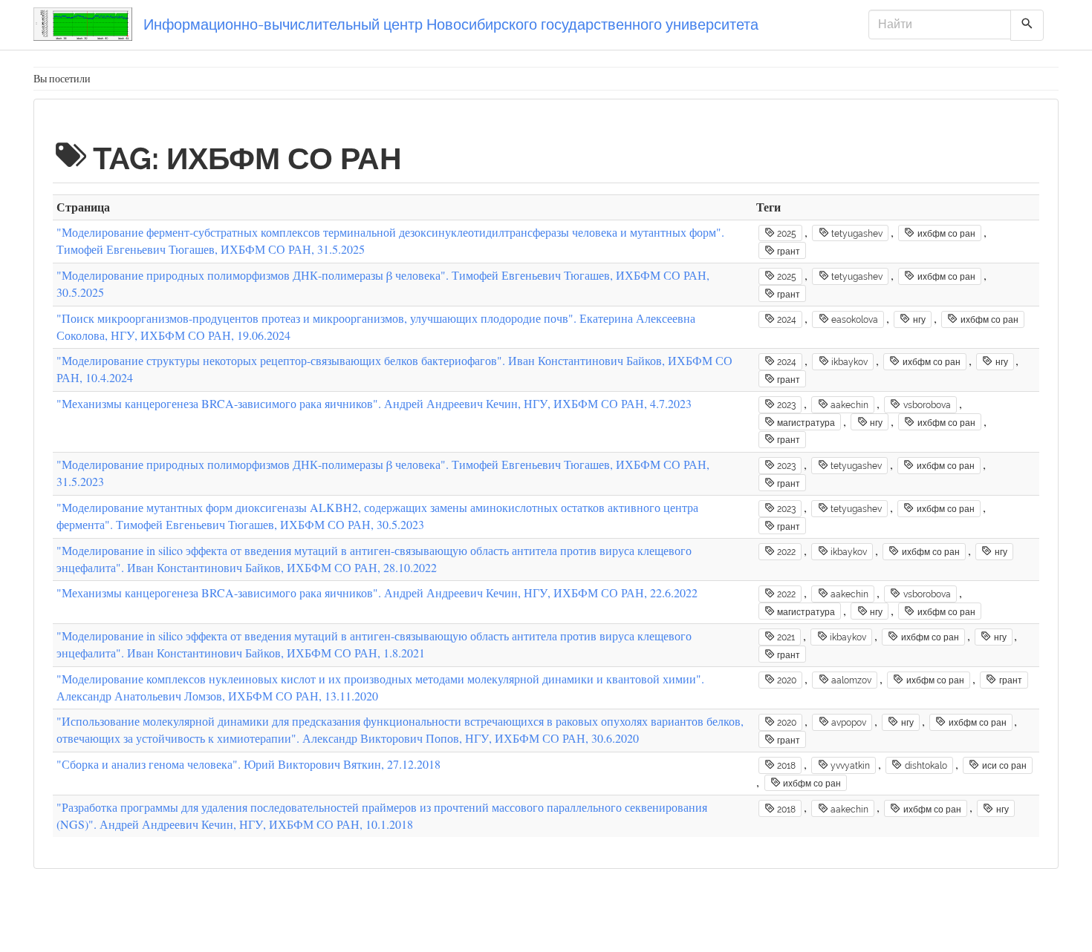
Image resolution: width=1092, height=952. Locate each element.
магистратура (805, 423)
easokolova (853, 320)
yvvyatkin (849, 766)
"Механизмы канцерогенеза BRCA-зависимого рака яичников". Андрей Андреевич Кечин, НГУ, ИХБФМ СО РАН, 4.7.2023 (374, 403)
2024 (785, 320)
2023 (785, 405)
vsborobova (926, 405)
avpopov (847, 723)
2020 (785, 680)
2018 (785, 766)
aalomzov (850, 680)
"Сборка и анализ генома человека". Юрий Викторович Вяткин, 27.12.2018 (248, 764)
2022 (785, 552)
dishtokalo (925, 766)
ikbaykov (848, 362)
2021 (785, 637)
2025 (785, 234)
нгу (918, 320)
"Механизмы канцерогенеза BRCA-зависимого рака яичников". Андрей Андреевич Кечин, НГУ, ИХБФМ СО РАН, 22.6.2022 (377, 592)
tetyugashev (856, 234)
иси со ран (1003, 766)
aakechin (848, 405)
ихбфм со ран (945, 234)
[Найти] (1027, 25)
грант (787, 251)
